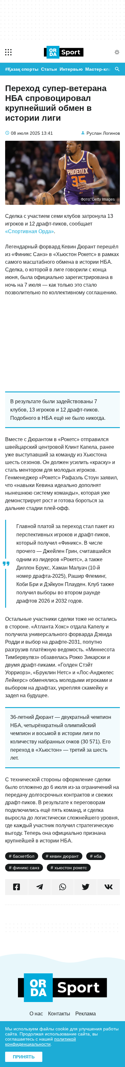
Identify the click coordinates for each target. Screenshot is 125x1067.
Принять (24, 1056)
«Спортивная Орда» (29, 231)
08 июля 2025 (25, 133)
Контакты (59, 1013)
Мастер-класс (100, 69)
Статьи (49, 69)
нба (98, 856)
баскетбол (23, 856)
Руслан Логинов (103, 133)
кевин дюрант (64, 856)
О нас (36, 1013)
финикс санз (26, 867)
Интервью (71, 69)
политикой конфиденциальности (40, 1041)
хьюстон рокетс (70, 867)
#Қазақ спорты (21, 69)
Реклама (85, 1013)
